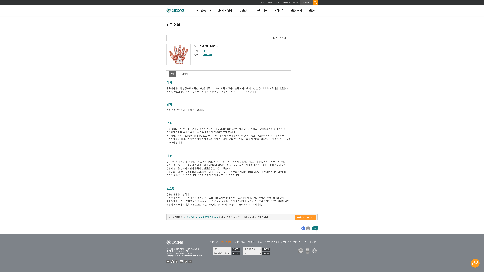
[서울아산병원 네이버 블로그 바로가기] (181, 262)
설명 (172, 74)
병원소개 (313, 10)
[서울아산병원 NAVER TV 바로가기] (186, 262)
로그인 (263, 2)
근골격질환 (207, 54)
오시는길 (295, 2)
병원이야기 (296, 10)
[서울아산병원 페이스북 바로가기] (177, 262)
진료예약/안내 (225, 10)
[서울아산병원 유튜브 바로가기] (168, 262)
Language (305, 2)
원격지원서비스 (313, 242)
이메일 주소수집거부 (299, 242)
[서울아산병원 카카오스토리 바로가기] (190, 262)
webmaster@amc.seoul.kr (184, 253)
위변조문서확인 (286, 242)
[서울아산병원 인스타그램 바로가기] (172, 262)
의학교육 (278, 10)
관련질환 (184, 74)
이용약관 (236, 242)
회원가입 (270, 2)
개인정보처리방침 (226, 242)
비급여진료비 (259, 242)
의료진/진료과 (203, 10)
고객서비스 (261, 10)
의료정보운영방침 (246, 242)
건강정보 (243, 10)
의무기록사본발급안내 (272, 242)
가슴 (205, 50)
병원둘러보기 (286, 2)
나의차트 (277, 2)
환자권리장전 (214, 242)
